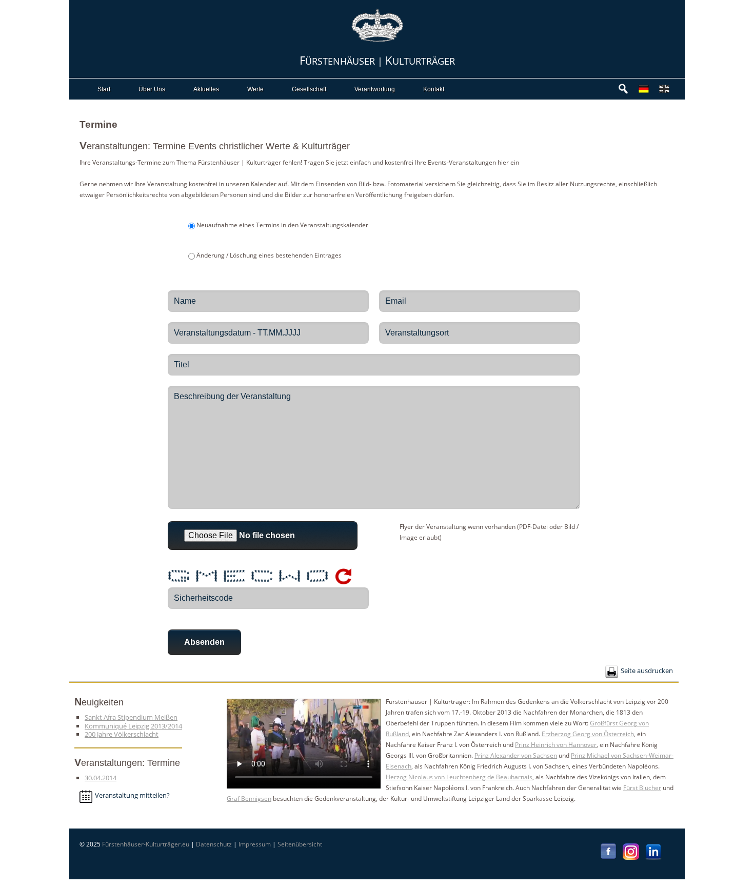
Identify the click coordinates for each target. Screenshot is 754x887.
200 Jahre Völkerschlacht (121, 734)
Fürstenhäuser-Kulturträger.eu (145, 844)
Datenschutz (214, 844)
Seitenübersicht (299, 844)
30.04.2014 (100, 777)
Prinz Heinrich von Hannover (556, 744)
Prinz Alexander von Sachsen (515, 755)
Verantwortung (374, 89)
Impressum (255, 844)
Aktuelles (206, 89)
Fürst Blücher (642, 787)
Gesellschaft (309, 89)
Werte (255, 89)
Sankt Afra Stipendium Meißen (131, 717)
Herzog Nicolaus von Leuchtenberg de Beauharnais (459, 777)
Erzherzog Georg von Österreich (588, 734)
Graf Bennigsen (249, 798)
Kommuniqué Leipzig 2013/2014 (133, 726)
